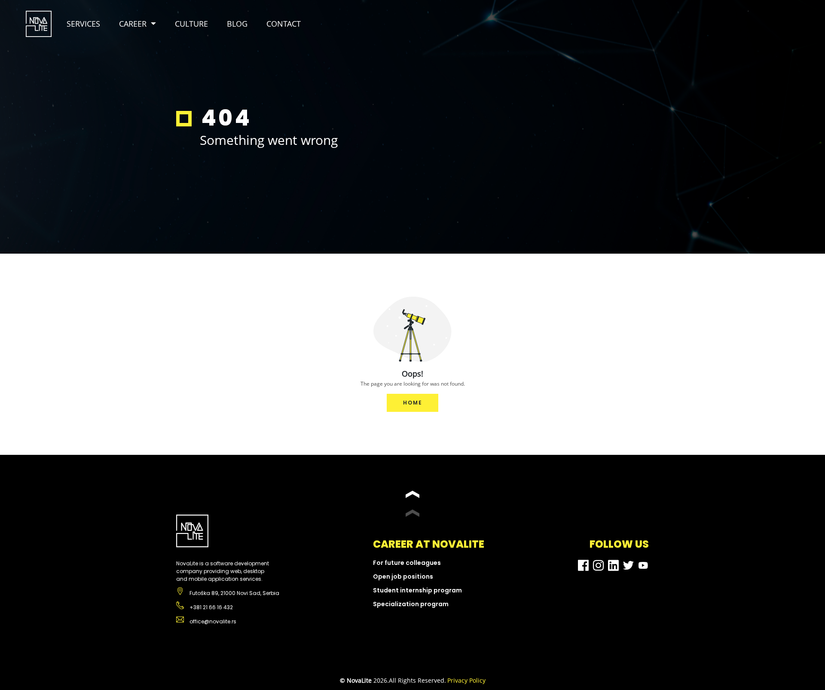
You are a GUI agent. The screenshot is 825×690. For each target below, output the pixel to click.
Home (412, 402)
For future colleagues (407, 562)
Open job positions (403, 576)
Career (133, 23)
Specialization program (411, 604)
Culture (191, 23)
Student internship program (417, 590)
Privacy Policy (466, 680)
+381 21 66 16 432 (210, 607)
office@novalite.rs (212, 621)
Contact (283, 23)
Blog (237, 23)
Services (83, 23)
